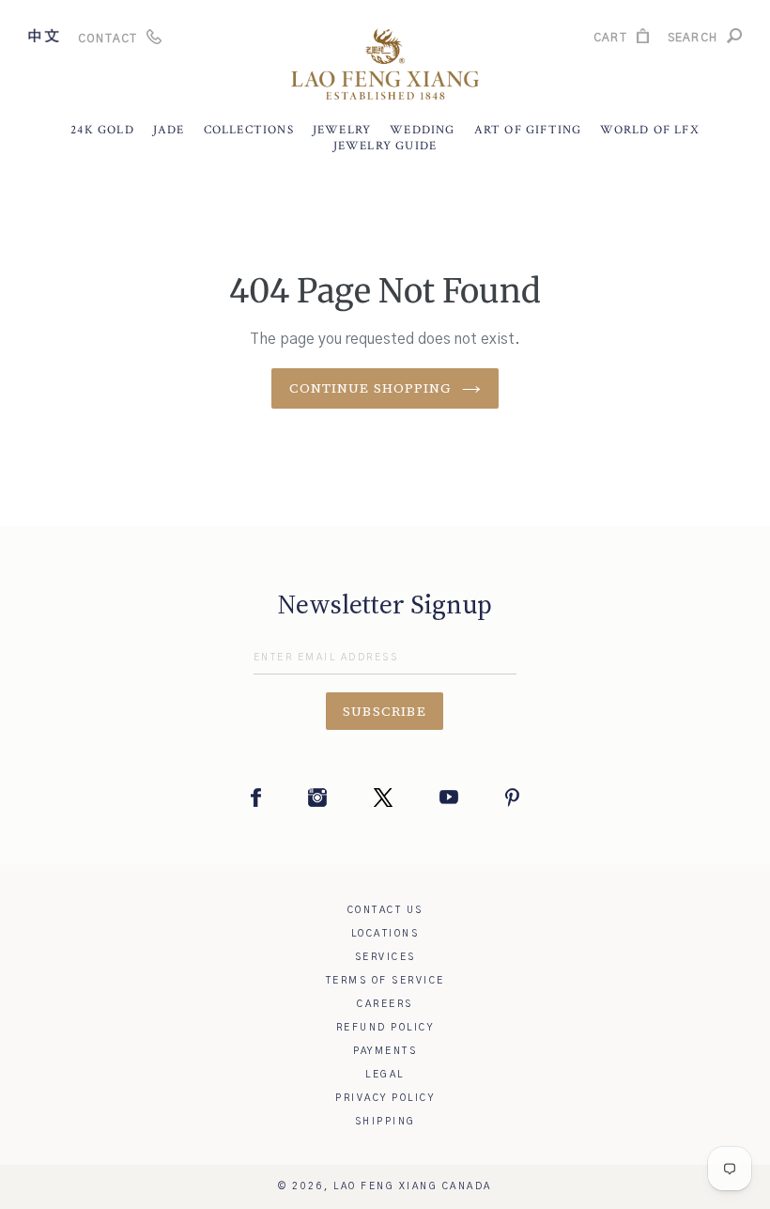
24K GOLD (102, 130)
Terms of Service (385, 980)
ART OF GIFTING (528, 130)
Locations (385, 933)
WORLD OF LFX (649, 130)
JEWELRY (342, 130)
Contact (107, 38)
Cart (610, 40)
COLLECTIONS (249, 130)
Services (385, 957)
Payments (385, 1051)
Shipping (385, 1121)
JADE (169, 130)
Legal (385, 1074)
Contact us (385, 910)
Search (692, 40)
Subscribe (385, 711)
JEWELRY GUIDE (385, 146)
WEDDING (422, 130)
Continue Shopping (370, 388)
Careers (385, 1004)
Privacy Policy (385, 1098)
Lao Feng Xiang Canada (412, 1186)
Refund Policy (385, 1027)
